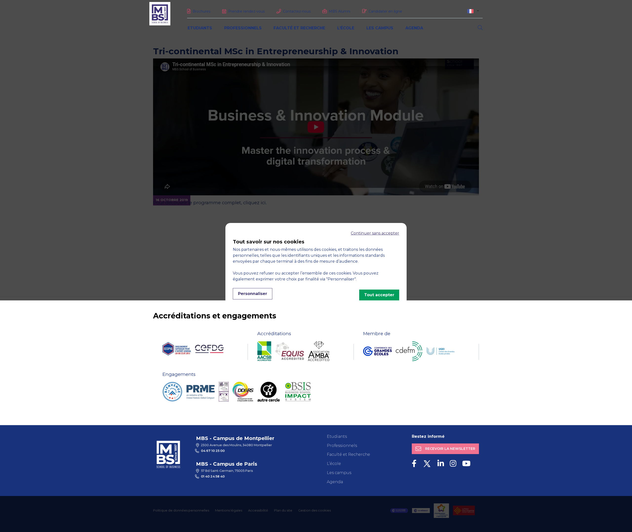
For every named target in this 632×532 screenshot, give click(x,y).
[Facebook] (414, 463)
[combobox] (473, 11)
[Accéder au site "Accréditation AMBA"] (318, 351)
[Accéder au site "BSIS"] (298, 392)
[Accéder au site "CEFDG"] (209, 349)
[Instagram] (453, 463)
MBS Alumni (339, 11)
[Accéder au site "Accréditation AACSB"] (264, 351)
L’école (345, 28)
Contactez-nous (297, 11)
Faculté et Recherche (299, 28)
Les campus (379, 28)
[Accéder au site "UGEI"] (440, 351)
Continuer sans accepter (375, 233)
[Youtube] (466, 463)
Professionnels (243, 28)
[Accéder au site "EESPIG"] (176, 348)
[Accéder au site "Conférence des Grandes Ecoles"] (377, 351)
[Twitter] (427, 463)
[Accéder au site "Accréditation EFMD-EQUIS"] (289, 351)
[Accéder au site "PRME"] (200, 392)
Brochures (201, 11)
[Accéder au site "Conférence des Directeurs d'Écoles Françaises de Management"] (409, 351)
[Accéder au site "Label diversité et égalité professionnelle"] (224, 392)
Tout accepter (379, 295)
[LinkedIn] (440, 463)
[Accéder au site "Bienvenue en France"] (172, 392)
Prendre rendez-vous (246, 11)
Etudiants (200, 28)
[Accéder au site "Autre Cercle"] (268, 392)
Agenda (414, 28)
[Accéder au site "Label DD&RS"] (243, 392)
